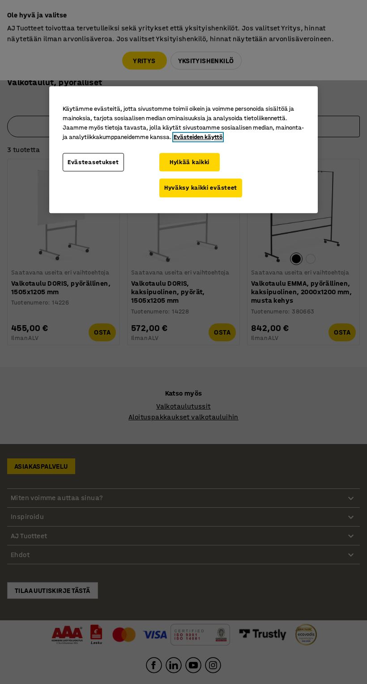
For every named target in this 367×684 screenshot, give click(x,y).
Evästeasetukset (93, 162)
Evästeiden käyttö (198, 137)
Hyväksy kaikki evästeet (200, 188)
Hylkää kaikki (189, 162)
